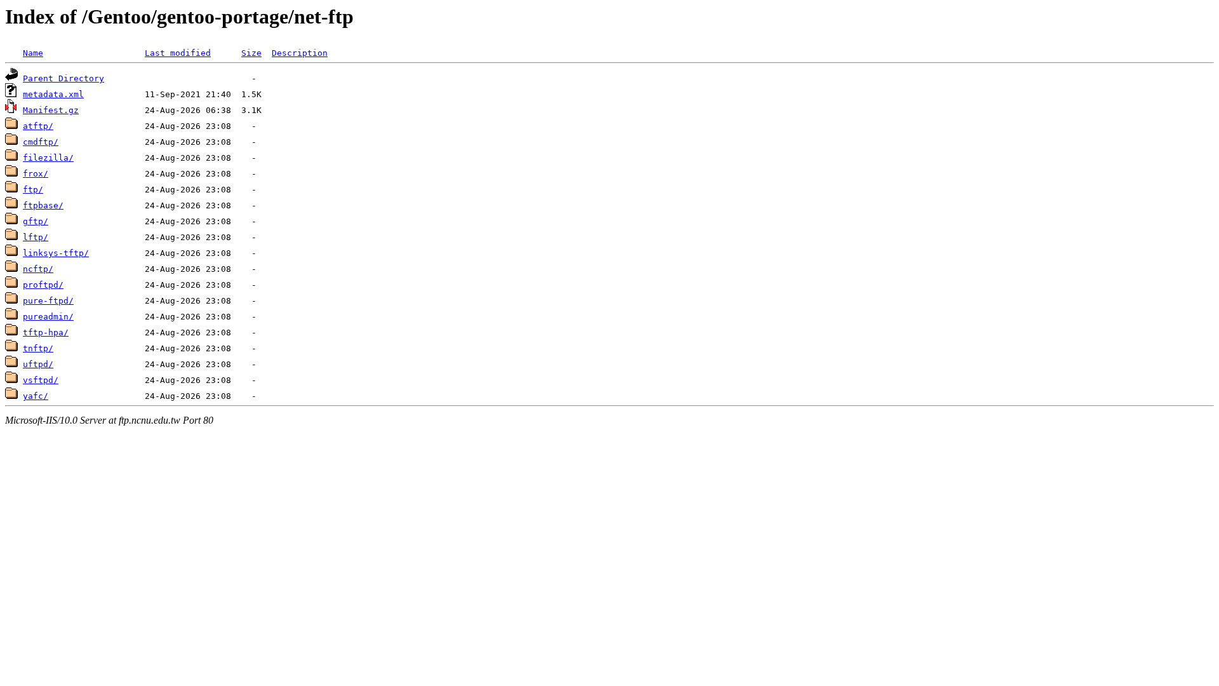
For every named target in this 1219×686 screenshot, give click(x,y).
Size (251, 53)
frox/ (35, 173)
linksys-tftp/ (56, 253)
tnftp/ (38, 348)
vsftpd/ (40, 380)
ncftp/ (38, 269)
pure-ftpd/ (48, 301)
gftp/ (35, 221)
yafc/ (35, 396)
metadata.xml (53, 94)
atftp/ (38, 126)
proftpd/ (43, 285)
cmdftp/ (40, 142)
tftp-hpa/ (46, 332)
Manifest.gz (51, 110)
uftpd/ (38, 364)
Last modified (178, 53)
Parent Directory (63, 78)
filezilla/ (48, 158)
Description (300, 53)
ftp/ (33, 189)
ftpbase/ (43, 205)
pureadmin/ (48, 316)
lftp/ (35, 237)
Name (33, 53)
